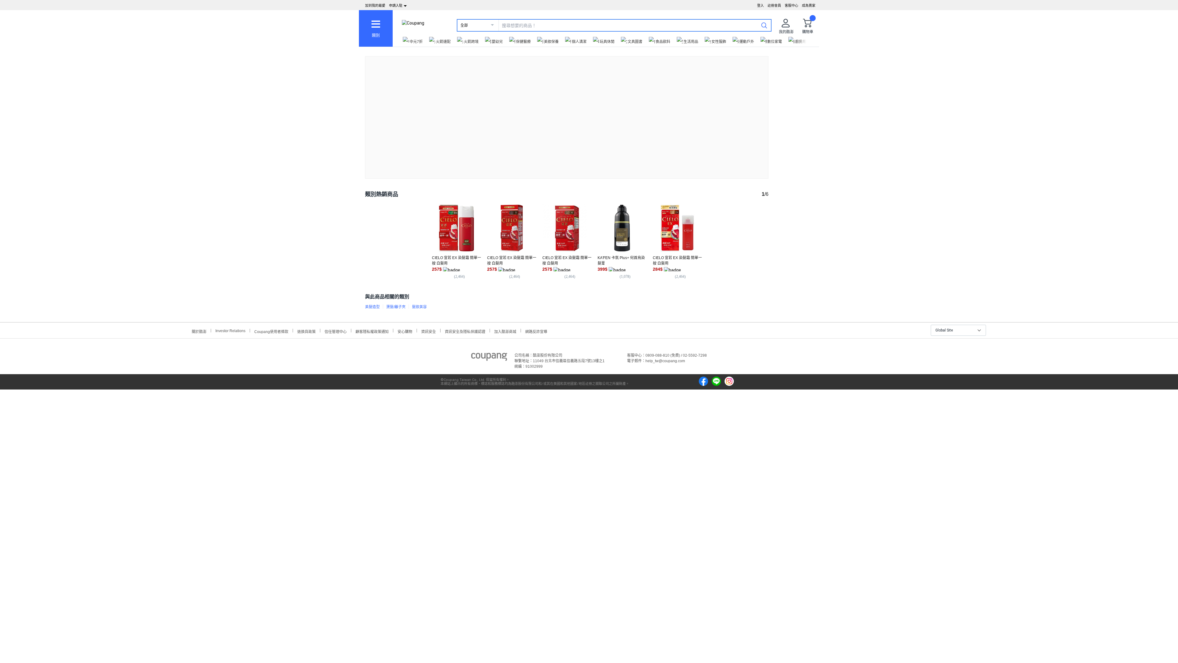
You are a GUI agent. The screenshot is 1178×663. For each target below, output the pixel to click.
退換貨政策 (306, 331)
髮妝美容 (419, 307)
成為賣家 (808, 5)
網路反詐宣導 (536, 331)
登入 (760, 5)
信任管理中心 (336, 331)
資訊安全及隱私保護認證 (465, 331)
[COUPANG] (489, 358)
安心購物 (405, 331)
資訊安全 (428, 331)
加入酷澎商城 (505, 331)
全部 (464, 25)
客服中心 (791, 5)
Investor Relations (230, 330)
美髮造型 (372, 307)
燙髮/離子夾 (396, 307)
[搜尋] (764, 25)
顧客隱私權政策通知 (372, 331)
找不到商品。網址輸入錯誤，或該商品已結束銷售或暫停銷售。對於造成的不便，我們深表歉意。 (566, 112)
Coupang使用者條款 (271, 331)
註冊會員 (774, 5)
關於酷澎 (199, 331)
